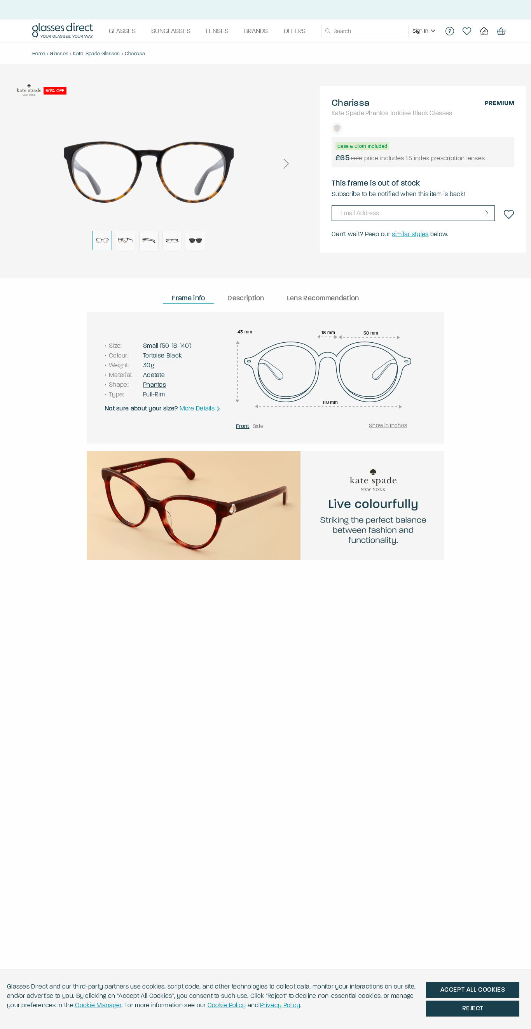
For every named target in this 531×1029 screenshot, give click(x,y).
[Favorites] (466, 31)
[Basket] (501, 31)
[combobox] (365, 31)
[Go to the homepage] (62, 31)
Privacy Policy (280, 1005)
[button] (286, 164)
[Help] (449, 31)
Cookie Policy (227, 1005)
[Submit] (327, 31)
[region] (425, 31)
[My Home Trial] (484, 31)
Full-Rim (154, 394)
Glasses (441, 113)
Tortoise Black (409, 113)
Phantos (376, 113)
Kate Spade (348, 113)
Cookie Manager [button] (98, 1005)
